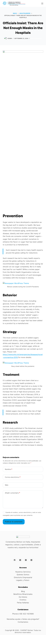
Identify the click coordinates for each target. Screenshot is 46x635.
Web (6, 485)
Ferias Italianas (23, 603)
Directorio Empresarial (23, 577)
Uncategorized (36, 38)
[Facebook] (15, 560)
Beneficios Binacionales (22, 594)
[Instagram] (26, 560)
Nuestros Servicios (23, 572)
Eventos (23, 600)
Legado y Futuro (23, 580)
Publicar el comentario (13, 522)
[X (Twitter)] (20, 560)
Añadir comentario (12, 493)
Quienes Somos (23, 574)
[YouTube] (31, 560)
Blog (23, 591)
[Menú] (42, 3)
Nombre (8, 469)
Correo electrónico (12, 477)
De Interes (23, 597)
